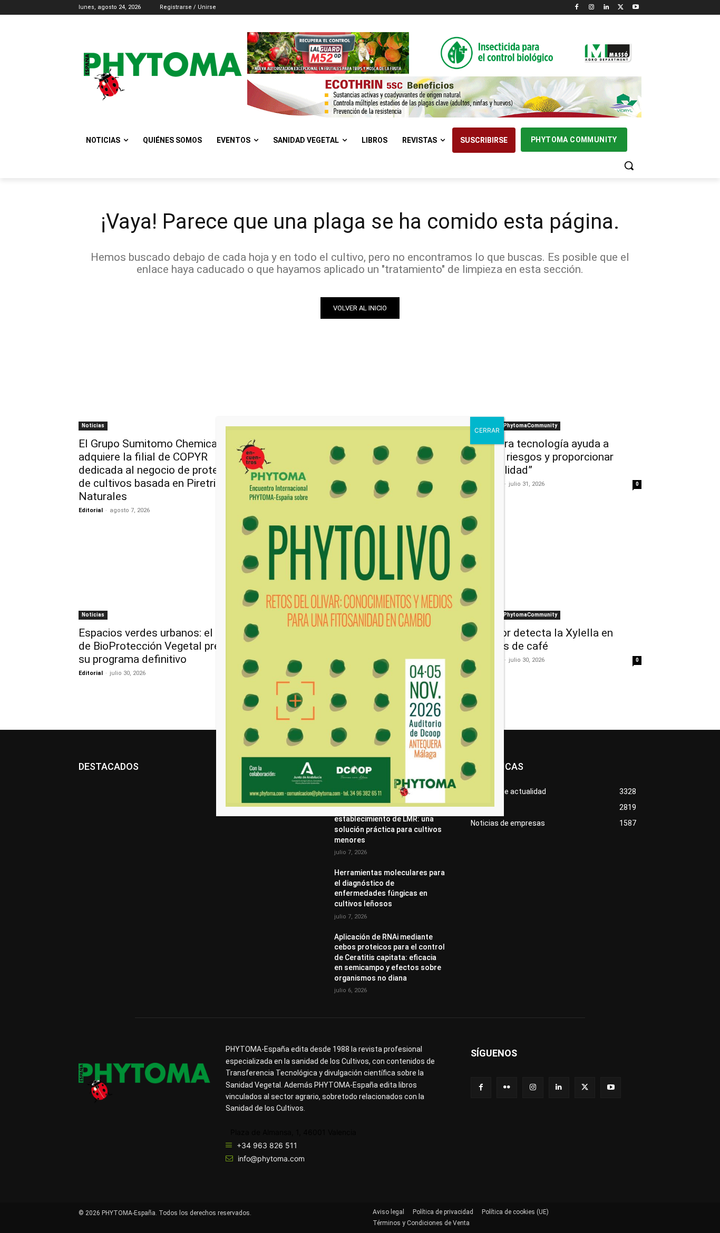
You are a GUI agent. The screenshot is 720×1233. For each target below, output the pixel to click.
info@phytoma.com (271, 1158)
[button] (628, 165)
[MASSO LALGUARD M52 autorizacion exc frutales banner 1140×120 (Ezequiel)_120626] (444, 53)
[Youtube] (635, 8)
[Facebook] (577, 8)
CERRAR (487, 430)
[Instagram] (592, 8)
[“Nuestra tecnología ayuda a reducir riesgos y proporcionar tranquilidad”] (556, 387)
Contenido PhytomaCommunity (515, 425)
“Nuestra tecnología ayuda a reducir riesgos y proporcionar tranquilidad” (542, 456)
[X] (621, 8)
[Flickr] (507, 1087)
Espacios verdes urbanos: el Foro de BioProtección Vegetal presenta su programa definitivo (163, 646)
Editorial (91, 510)
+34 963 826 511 (267, 1145)
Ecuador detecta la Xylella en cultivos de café (542, 639)
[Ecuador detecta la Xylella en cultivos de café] (556, 577)
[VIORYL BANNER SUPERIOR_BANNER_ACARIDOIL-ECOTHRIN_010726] (444, 97)
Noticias (93, 425)
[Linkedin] (606, 8)
